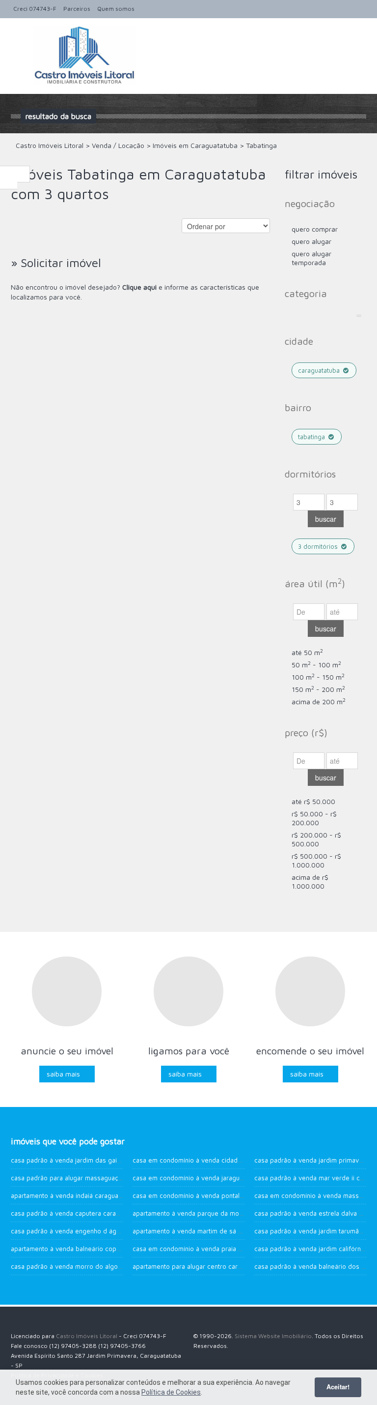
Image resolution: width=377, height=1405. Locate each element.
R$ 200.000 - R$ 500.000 (316, 839)
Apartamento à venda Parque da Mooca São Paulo (207, 1213)
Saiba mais (63, 1074)
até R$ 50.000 (313, 801)
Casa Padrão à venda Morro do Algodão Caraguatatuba (92, 1266)
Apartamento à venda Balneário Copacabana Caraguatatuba (98, 1249)
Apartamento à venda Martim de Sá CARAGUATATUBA (206, 1231)
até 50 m (307, 652)
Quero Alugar (311, 241)
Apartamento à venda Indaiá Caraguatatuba (73, 1195)
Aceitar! (338, 1386)
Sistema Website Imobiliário (273, 1336)
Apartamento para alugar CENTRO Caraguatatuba (201, 1266)
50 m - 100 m (316, 664)
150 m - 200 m (318, 689)
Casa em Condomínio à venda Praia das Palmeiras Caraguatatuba (228, 1249)
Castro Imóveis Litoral (86, 1336)
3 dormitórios (319, 546)
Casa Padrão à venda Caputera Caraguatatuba (78, 1213)
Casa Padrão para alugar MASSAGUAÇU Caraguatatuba (88, 1178)
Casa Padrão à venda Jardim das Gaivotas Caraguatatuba (94, 1160)
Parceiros (76, 8)
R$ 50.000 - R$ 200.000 (314, 818)
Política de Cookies (171, 1392)
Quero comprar (315, 229)
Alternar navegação (19, 41)
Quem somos (116, 8)
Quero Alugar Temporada (311, 258)
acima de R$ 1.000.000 (310, 881)
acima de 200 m (319, 701)
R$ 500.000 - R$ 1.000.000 (316, 860)
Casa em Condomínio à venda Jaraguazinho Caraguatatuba (217, 1178)
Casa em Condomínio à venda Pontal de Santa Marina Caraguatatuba (232, 1195)
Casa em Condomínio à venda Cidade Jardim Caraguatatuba (219, 1160)
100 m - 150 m (318, 677)
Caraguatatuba (320, 370)
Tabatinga (312, 437)
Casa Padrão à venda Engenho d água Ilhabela (79, 1231)
